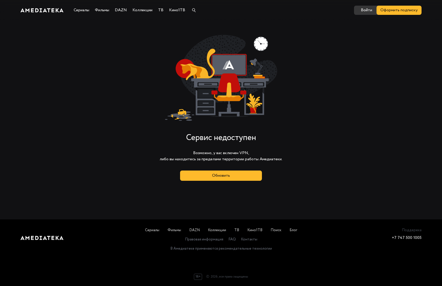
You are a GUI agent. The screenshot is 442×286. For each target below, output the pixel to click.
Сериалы (152, 230)
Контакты (249, 239)
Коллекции (217, 230)
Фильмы (174, 230)
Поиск (276, 230)
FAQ (232, 239)
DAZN (194, 230)
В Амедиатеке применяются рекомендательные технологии (221, 248)
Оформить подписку (399, 10)
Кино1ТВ (254, 230)
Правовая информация (204, 239)
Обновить (221, 175)
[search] (194, 10)
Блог (293, 230)
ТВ (236, 230)
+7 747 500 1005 (407, 238)
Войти (366, 10)
